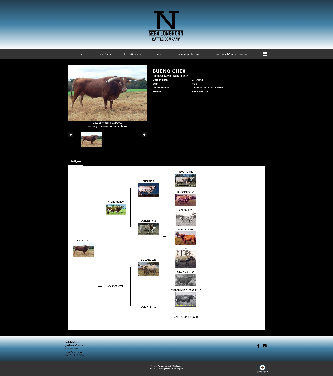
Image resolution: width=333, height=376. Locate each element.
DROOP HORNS (185, 192)
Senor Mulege (186, 210)
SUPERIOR (148, 181)
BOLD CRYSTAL (181, 75)
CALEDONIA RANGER (186, 317)
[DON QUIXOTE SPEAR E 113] (185, 299)
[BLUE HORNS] (185, 180)
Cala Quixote (148, 307)
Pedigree (76, 161)
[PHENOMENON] (116, 209)
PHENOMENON (161, 75)
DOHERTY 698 (148, 220)
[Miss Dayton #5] (185, 280)
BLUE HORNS (185, 171)
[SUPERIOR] (148, 190)
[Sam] (185, 259)
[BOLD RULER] (148, 268)
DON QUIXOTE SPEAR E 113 (185, 290)
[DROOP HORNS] (185, 199)
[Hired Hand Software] (262, 370)
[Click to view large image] (107, 92)
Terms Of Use (170, 365)
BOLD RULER (148, 259)
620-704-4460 (71, 348)
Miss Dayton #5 (185, 272)
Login (179, 365)
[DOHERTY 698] (148, 228)
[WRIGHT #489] (185, 238)
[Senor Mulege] (185, 218)
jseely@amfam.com (74, 345)
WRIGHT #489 (185, 229)
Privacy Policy (157, 365)
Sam (185, 248)
